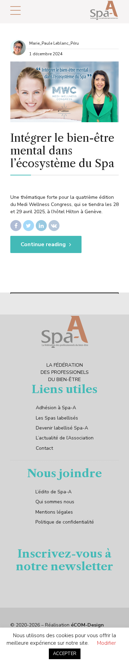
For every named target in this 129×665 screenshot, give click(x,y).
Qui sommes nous (54, 501)
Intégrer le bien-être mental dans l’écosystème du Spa (62, 150)
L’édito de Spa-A (53, 492)
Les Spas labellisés (57, 418)
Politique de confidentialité (64, 522)
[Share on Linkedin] (41, 225)
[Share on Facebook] (15, 225)
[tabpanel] (64, 91)
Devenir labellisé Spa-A (62, 428)
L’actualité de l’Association (65, 438)
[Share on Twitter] (28, 225)
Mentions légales (54, 512)
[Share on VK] (54, 225)
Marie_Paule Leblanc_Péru (54, 43)
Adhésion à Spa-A (56, 407)
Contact (44, 448)
